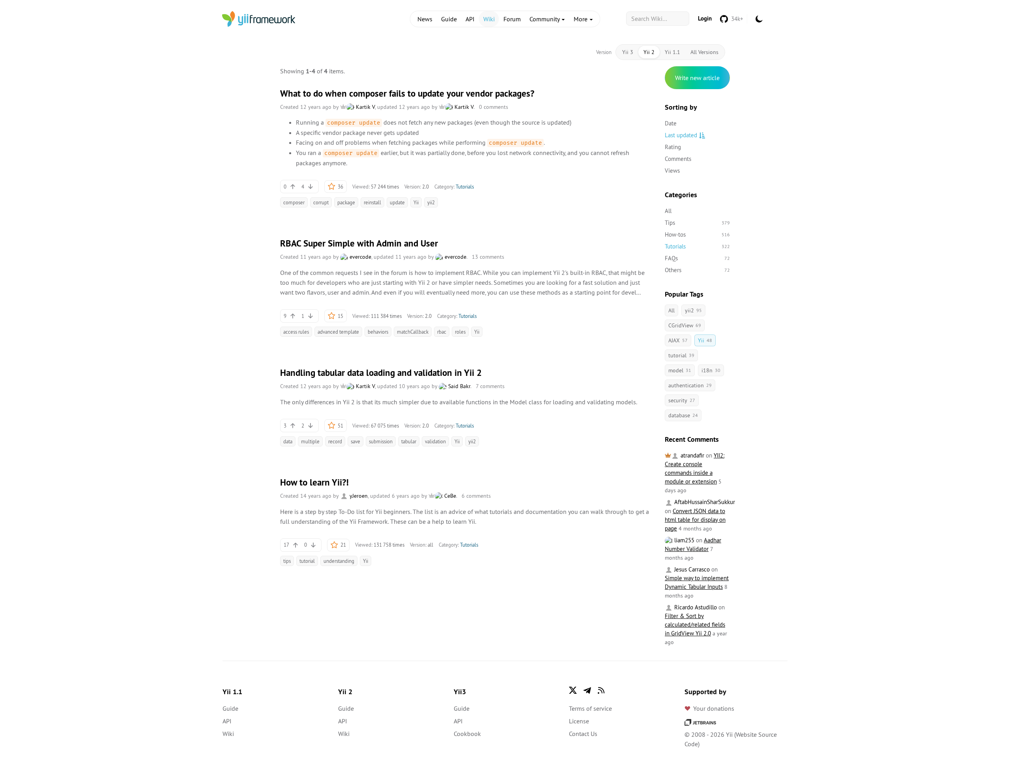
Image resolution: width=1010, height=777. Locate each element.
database (683, 415)
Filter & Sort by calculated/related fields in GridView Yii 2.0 (695, 624)
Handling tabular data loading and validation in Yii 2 (381, 373)
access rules (296, 332)
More (581, 19)
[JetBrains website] (700, 722)
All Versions (704, 52)
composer (294, 202)
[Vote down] (310, 186)
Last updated (681, 135)
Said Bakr (458, 386)
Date (671, 123)
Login (705, 18)
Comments (678, 158)
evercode (359, 256)
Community (545, 19)
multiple (310, 441)
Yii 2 (649, 52)
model (679, 370)
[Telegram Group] (587, 690)
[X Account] (573, 690)
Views (672, 170)
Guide (449, 19)
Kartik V (364, 106)
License (579, 721)
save (355, 441)
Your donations (713, 708)
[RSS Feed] (601, 690)
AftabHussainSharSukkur (704, 502)
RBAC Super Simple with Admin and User (359, 243)
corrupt (321, 202)
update (397, 202)
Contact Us (583, 734)
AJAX (678, 340)
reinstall (372, 202)
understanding (339, 561)
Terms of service (590, 708)
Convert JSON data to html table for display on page (695, 519)
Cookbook (467, 734)
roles (460, 332)
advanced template (338, 332)
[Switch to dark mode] (759, 19)
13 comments (488, 256)
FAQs (697, 258)
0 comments (493, 106)
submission (381, 441)
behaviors (378, 332)
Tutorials (465, 186)
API (470, 19)
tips (287, 561)
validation (435, 441)
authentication (690, 385)
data (287, 441)
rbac (441, 332)
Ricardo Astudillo (695, 607)
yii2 (431, 202)
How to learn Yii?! (314, 482)
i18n (710, 370)
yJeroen (358, 495)
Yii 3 (627, 52)
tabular (408, 441)
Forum (512, 19)
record (335, 441)
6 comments (476, 495)
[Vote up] (292, 186)
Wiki (489, 19)
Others (697, 270)
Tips (697, 222)
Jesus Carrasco (691, 569)
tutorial (307, 561)
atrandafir (691, 455)
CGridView (684, 325)
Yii (416, 202)
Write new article (697, 78)
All (668, 211)
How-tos (697, 234)
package (346, 202)
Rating (673, 147)
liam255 (683, 540)
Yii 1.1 (672, 52)
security (681, 400)
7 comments (490, 386)
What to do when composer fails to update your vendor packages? (407, 93)
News (424, 19)
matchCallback (412, 332)
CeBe (449, 495)
